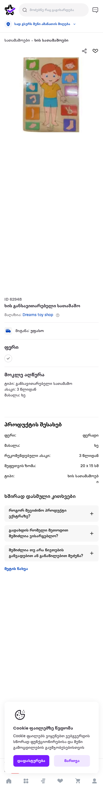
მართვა (72, 761)
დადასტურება (31, 761)
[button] (43, 781)
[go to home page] (9, 9)
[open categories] (26, 780)
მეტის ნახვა (16, 569)
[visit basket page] (77, 780)
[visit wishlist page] (60, 780)
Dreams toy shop (38, 315)
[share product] (84, 51)
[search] (24, 10)
